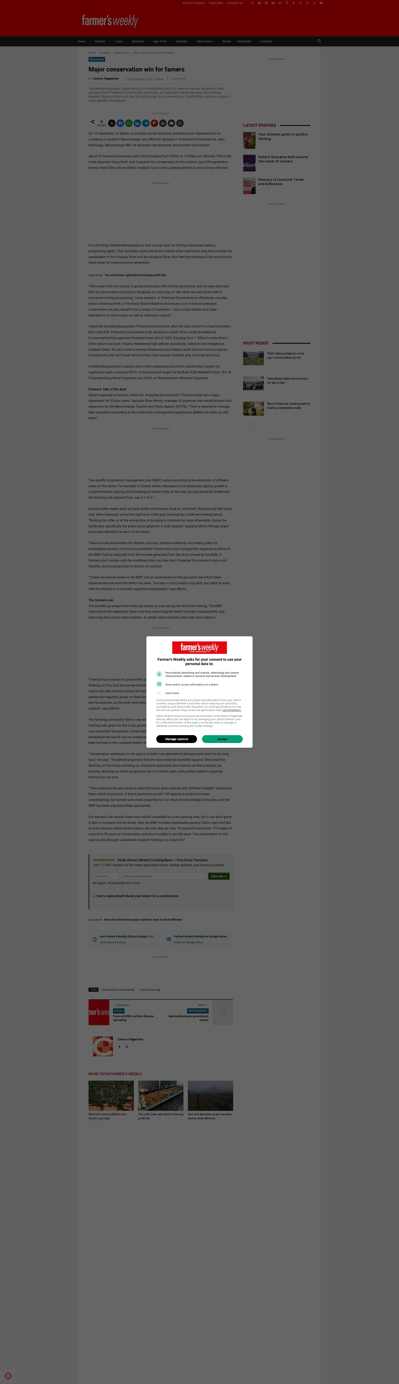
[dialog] (199, 692)
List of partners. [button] (232, 710)
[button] (199, 693)
